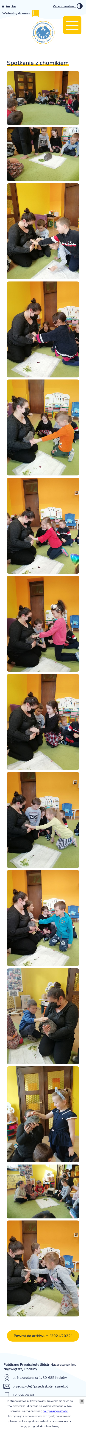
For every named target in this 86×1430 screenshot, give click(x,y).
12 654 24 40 (23, 1395)
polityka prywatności (55, 1411)
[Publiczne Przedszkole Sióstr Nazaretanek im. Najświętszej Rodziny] (43, 33)
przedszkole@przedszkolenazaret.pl (40, 1386)
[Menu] (72, 25)
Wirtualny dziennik (16, 13)
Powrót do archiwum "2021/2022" (43, 1335)
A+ (8, 6)
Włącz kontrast (64, 6)
